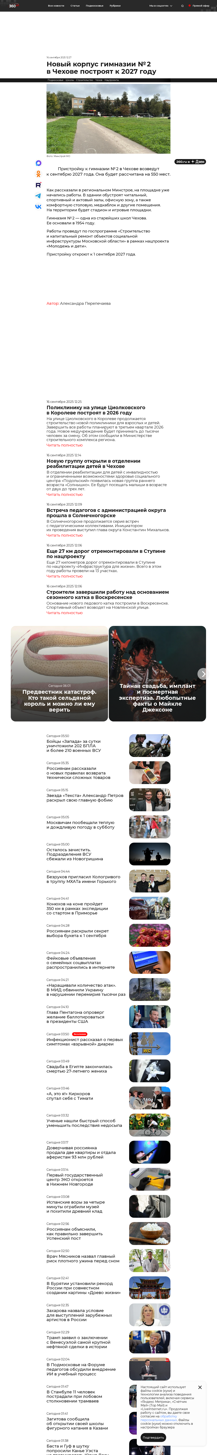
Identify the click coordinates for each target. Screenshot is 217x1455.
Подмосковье (94, 5)
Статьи (75, 5)
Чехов (98, 80)
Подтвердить (153, 1437)
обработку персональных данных (159, 1418)
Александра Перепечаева (85, 303)
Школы (70, 80)
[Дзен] (190, 161)
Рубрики (115, 5)
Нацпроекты (112, 80)
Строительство (84, 80)
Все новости (56, 5)
